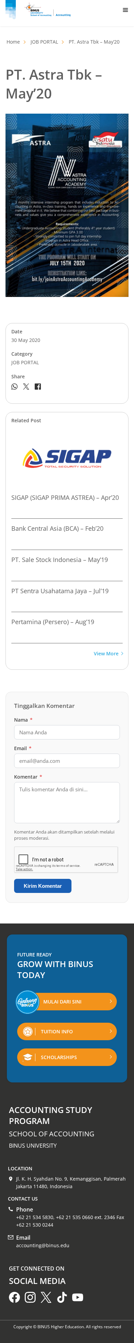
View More (106, 654)
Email (23, 748)
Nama (23, 719)
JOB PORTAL (44, 41)
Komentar (28, 776)
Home (13, 41)
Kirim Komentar (43, 886)
